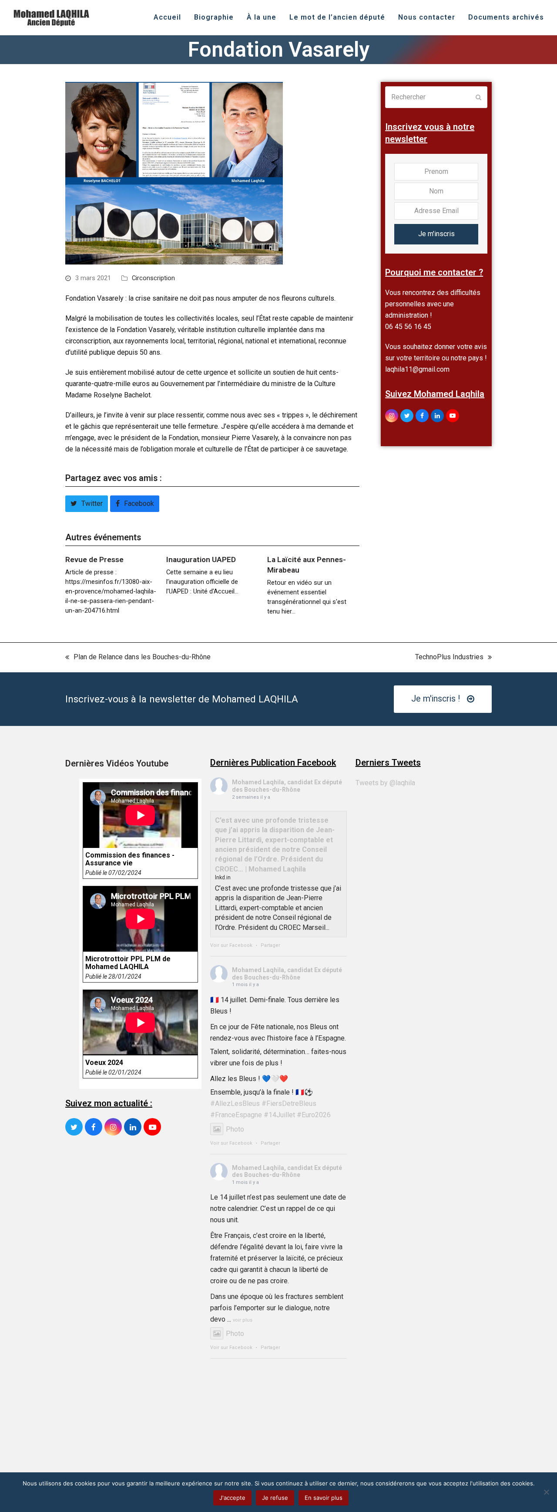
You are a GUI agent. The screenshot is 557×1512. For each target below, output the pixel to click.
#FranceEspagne (236, 1115)
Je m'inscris (436, 234)
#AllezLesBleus (235, 1103)
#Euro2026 (314, 1115)
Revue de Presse (94, 559)
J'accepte (232, 1497)
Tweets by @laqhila (385, 783)
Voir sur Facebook (231, 945)
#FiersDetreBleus (289, 1103)
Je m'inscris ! (435, 699)
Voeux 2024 (104, 1063)
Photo (235, 1129)
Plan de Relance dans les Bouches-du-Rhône (138, 658)
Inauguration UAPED (201, 559)
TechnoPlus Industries (449, 658)
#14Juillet (279, 1115)
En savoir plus (323, 1497)
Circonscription (153, 278)
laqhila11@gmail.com (417, 369)
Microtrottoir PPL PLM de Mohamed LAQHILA (128, 963)
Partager (270, 945)
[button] (86, 503)
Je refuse (275, 1497)
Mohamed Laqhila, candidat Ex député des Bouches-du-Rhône (287, 786)
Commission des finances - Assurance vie (129, 859)
